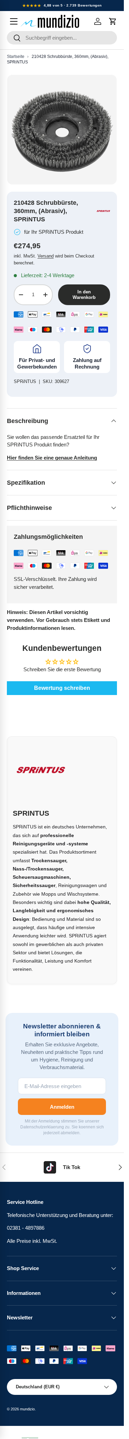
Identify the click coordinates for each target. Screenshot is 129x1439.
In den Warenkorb (84, 294)
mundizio (27, 1409)
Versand (45, 256)
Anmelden (62, 1107)
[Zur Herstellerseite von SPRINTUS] (103, 211)
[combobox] (62, 37)
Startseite (15, 56)
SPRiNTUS (25, 381)
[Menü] (14, 21)
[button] (112, 21)
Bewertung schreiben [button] (62, 688)
